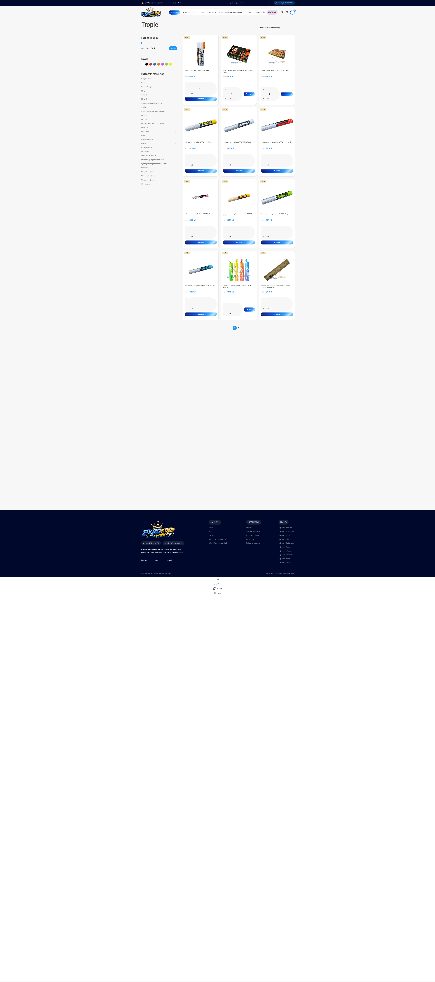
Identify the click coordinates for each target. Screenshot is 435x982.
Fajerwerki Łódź (284, 559)
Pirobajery (144, 119)
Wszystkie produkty (148, 172)
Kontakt (211, 535)
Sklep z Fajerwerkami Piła (217, 539)
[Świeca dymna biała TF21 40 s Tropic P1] (200, 53)
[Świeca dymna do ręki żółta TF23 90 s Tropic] (200, 125)
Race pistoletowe (147, 139)
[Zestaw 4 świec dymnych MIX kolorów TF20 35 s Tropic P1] (239, 268)
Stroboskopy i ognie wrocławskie (152, 160)
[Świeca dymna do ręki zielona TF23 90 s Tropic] (277, 196)
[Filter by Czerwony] (150, 64)
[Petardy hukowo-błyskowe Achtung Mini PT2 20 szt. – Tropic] (239, 53)
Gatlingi (144, 95)
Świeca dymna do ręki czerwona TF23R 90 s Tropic (276, 142)
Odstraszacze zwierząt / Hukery (152, 103)
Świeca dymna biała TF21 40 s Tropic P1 (197, 70)
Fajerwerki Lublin (284, 535)
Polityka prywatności (253, 543)
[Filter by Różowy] (162, 64)
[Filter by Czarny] (146, 64)
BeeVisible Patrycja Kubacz (286, 573)
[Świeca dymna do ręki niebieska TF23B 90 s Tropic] (200, 268)
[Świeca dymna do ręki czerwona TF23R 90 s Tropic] (277, 125)
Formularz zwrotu (252, 535)
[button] (201, 99)
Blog (210, 531)
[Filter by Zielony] (166, 64)
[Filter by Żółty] (170, 64)
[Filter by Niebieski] (154, 64)
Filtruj (173, 48)
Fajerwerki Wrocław (285, 551)
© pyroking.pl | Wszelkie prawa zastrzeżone (156, 573)
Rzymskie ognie (146, 147)
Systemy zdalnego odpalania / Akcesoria (155, 164)
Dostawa (249, 528)
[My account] (282, 12)
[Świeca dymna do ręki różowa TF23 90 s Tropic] (200, 196)
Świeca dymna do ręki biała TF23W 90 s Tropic (237, 142)
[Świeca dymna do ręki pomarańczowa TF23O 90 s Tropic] (239, 196)
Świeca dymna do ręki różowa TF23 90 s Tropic (199, 214)
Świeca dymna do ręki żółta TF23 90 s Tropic (198, 142)
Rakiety (143, 143)
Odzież (143, 107)
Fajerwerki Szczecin (285, 528)
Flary (143, 91)
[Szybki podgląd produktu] (215, 43)
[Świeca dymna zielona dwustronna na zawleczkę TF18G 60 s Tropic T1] (277, 268)
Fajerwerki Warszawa (286, 531)
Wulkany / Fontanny (148, 176)
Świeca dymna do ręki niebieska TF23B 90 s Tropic (200, 286)
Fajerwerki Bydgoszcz (286, 543)
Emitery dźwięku (147, 87)
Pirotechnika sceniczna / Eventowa (153, 123)
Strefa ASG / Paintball (148, 156)
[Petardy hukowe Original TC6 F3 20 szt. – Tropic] (277, 53)
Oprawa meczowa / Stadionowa (152, 111)
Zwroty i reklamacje (253, 531)
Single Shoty (145, 152)
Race (143, 135)
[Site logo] (151, 12)
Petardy (144, 115)
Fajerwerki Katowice (286, 555)
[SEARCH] (269, 3)
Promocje (144, 127)
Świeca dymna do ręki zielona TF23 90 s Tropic (275, 214)
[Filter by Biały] (142, 64)
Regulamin (250, 539)
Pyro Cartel (145, 131)
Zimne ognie (145, 184)
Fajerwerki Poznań (285, 547)
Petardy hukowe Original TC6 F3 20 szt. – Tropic (275, 70)
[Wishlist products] (286, 12)
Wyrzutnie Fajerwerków (149, 180)
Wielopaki (144, 168)
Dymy (143, 83)
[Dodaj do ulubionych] (215, 38)
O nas (211, 528)
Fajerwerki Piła (284, 539)
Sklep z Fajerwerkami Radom (219, 543)
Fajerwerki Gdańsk (285, 562)
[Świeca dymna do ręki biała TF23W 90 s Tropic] (239, 125)
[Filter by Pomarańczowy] (158, 64)
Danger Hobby (146, 79)
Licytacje (144, 99)
